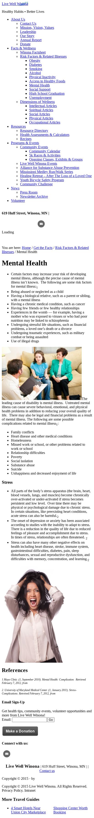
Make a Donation (20, 731)
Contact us (47, 771)
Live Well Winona (15, 4)
